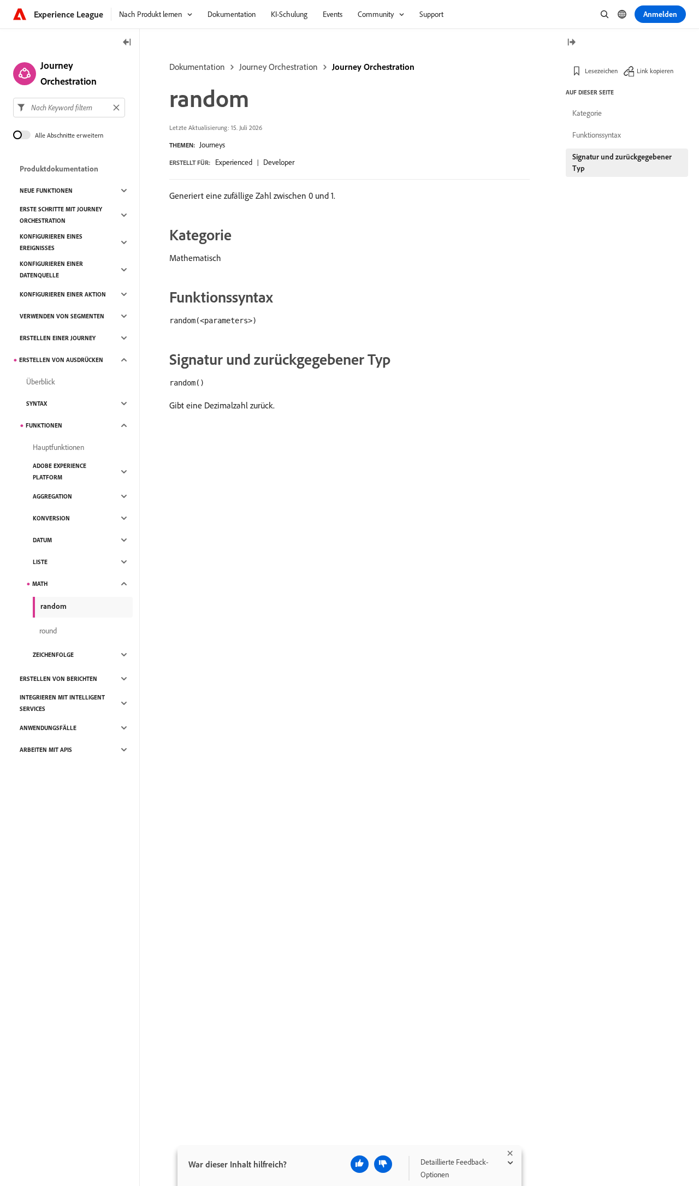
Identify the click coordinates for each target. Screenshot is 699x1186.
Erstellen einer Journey (58, 338)
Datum (42, 540)
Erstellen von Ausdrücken (61, 360)
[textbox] (69, 107)
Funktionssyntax (596, 135)
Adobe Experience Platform (59, 471)
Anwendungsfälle (48, 728)
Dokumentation (197, 66)
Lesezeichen (601, 71)
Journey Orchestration (278, 66)
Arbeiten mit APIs (46, 750)
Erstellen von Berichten (58, 679)
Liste (40, 562)
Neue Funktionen (46, 190)
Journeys (212, 145)
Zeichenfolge (53, 655)
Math (40, 584)
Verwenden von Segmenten (62, 316)
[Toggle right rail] (571, 43)
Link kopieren (655, 71)
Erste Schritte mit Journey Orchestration (61, 214)
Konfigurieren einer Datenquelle (51, 269)
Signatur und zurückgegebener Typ (622, 162)
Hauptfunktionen (58, 447)
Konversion (51, 518)
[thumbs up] (360, 1164)
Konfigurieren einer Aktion (63, 294)
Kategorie (587, 113)
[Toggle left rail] (127, 43)
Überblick (40, 382)
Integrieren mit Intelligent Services (62, 703)
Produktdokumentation (59, 169)
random (53, 606)
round (48, 631)
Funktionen (44, 425)
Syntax (36, 403)
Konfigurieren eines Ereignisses (51, 242)
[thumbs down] (383, 1164)
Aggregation (52, 496)
